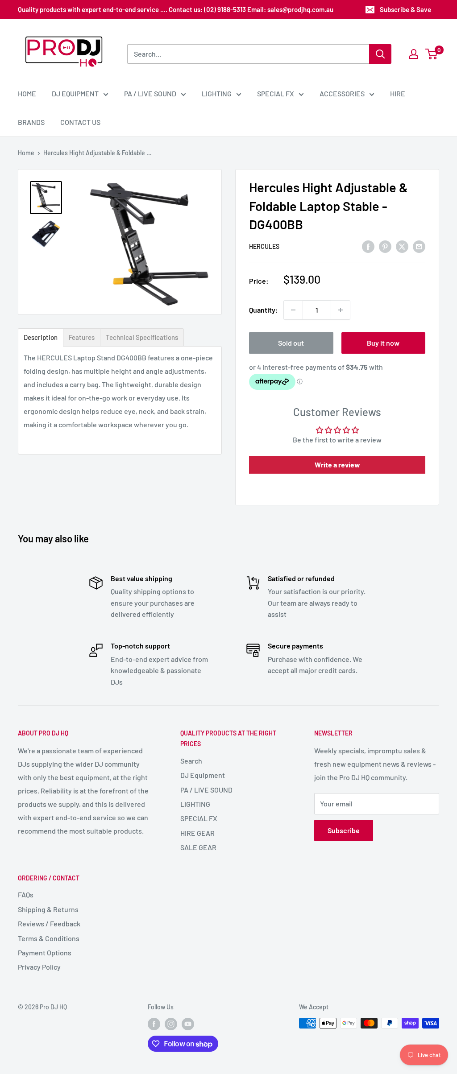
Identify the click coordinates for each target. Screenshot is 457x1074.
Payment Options (44, 952)
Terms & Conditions (48, 938)
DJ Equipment (202, 775)
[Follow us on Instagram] (171, 1024)
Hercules (264, 246)
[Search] (380, 54)
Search (191, 760)
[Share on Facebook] (368, 246)
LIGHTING (217, 93)
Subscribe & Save (405, 9)
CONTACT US (80, 122)
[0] (431, 54)
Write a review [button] (337, 464)
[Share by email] (419, 246)
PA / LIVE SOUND (150, 93)
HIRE (397, 93)
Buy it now (383, 343)
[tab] (40, 337)
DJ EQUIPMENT (75, 93)
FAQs (25, 894)
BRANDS (31, 122)
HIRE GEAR (197, 833)
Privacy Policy (39, 966)
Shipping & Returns (48, 909)
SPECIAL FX (275, 93)
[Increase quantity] (340, 310)
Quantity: (263, 310)
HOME (27, 93)
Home (26, 153)
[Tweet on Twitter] (402, 246)
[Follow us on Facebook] (154, 1024)
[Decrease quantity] (293, 310)
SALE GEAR (198, 847)
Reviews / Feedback (49, 923)
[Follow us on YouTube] (188, 1024)
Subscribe (344, 830)
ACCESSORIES (342, 93)
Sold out (291, 343)
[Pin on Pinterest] (385, 246)
